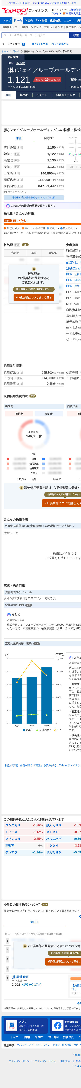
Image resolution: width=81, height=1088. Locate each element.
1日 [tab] (71, 166)
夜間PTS (49, 138)
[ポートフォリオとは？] (23, 44)
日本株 (18, 20)
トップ (7, 20)
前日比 (34, 922)
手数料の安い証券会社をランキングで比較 (33, 197)
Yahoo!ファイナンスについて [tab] (32, 1045)
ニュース (69, 20)
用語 (19, 147)
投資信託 (55, 20)
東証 (18, 138)
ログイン (56, 13)
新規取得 (76, 9)
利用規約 (65, 1061)
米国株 (29, 20)
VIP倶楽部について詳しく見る (34, 297)
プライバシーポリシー (20, 1061)
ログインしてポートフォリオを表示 (50, 44)
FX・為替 (41, 20)
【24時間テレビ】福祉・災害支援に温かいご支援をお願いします (40, 3)
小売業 (20, 63)
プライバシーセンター (46, 1061)
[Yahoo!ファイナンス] (26, 9)
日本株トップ (9, 27)
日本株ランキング (30, 27)
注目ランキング (53, 27)
